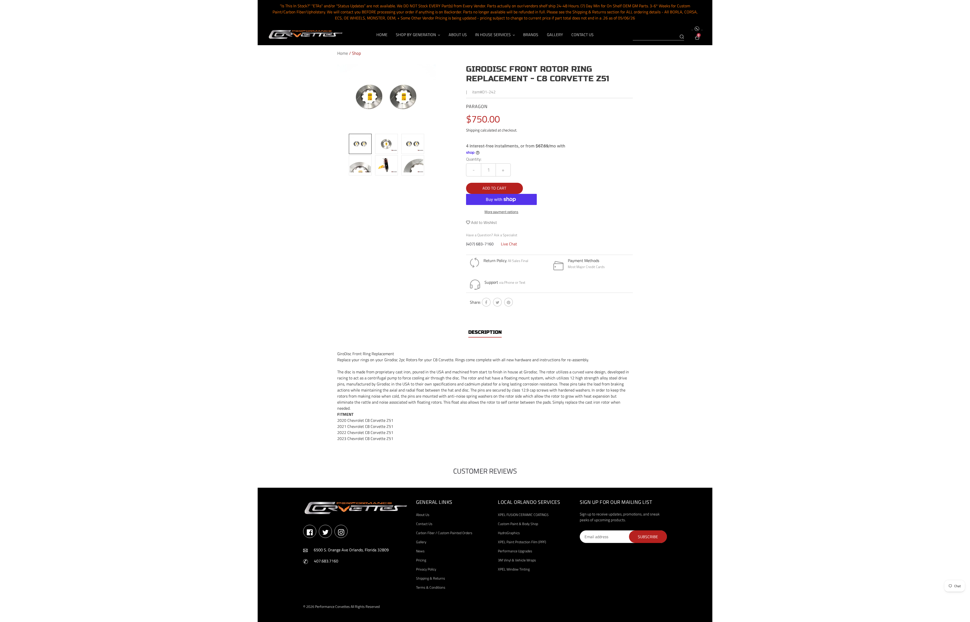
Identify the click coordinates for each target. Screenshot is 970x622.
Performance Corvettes (332, 606)
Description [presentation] (485, 332)
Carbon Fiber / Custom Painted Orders (444, 532)
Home (342, 53)
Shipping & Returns (430, 578)
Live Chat (509, 244)
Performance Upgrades (515, 551)
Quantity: (473, 159)
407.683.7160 (326, 561)
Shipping (473, 130)
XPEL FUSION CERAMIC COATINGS (523, 514)
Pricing (421, 560)
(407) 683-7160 (480, 244)
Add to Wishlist (483, 222)
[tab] (485, 332)
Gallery (421, 542)
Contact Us (424, 523)
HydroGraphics (509, 532)
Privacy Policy (426, 569)
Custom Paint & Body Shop (518, 523)
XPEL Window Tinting (514, 569)
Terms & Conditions (430, 587)
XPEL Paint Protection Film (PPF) (522, 542)
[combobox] (658, 36)
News (420, 551)
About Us (422, 514)
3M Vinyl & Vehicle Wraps (517, 560)
